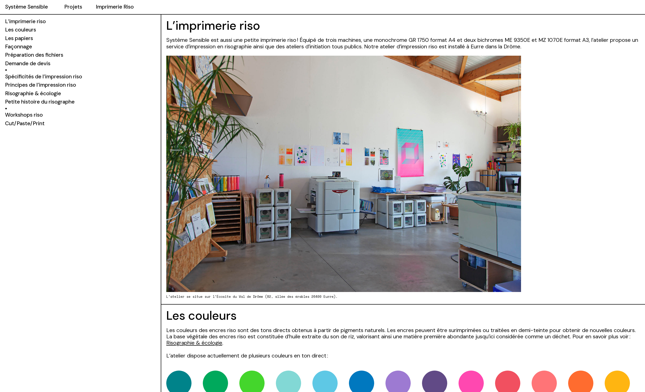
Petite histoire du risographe (40, 101)
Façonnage (18, 46)
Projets (73, 6)
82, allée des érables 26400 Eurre (300, 296)
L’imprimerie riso (25, 21)
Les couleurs (20, 29)
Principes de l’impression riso (40, 84)
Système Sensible (26, 6)
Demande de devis (27, 63)
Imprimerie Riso (115, 6)
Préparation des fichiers (34, 54)
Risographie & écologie (194, 342)
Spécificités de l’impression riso (43, 76)
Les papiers (19, 38)
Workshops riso (24, 114)
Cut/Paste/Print (25, 123)
